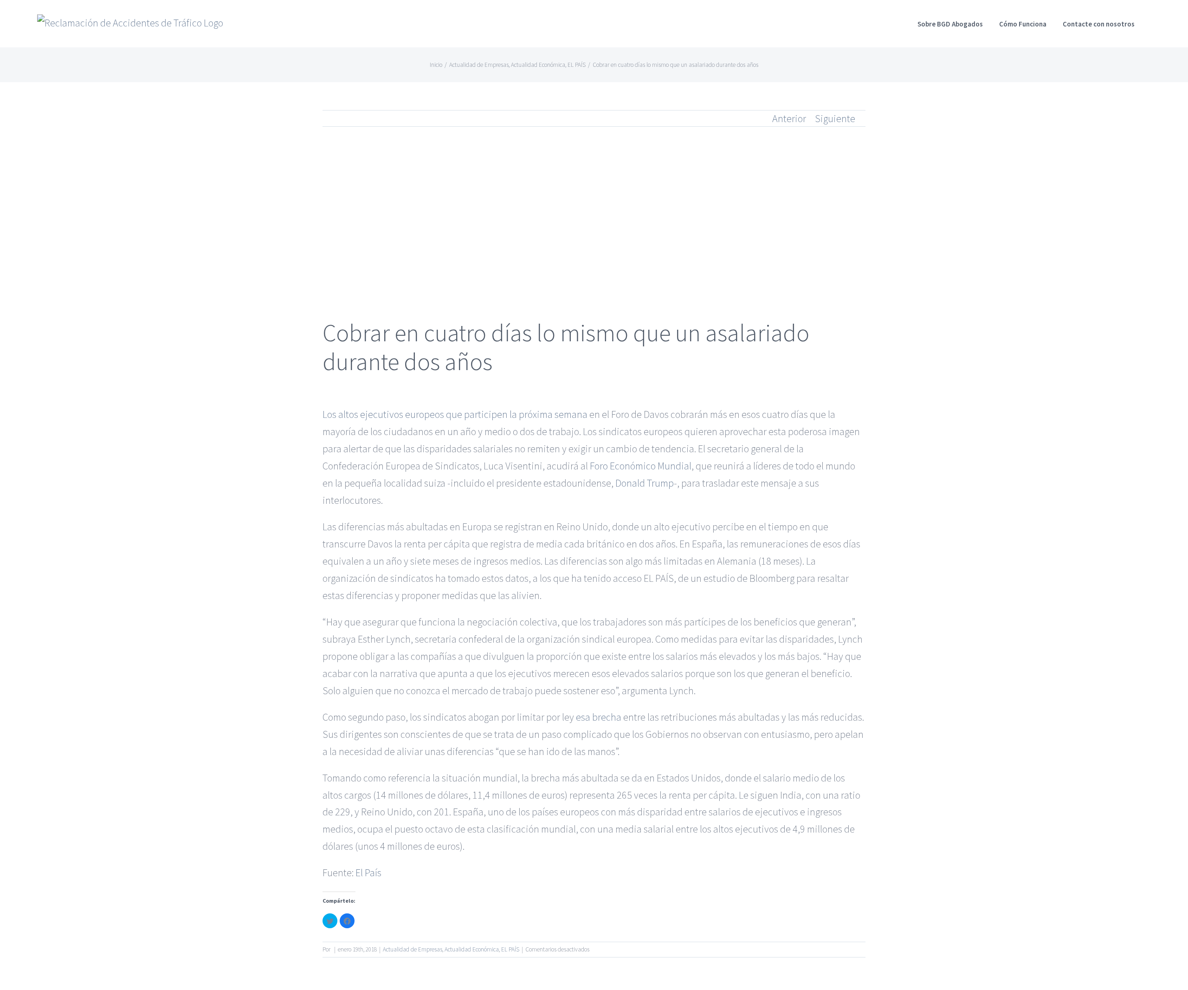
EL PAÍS (510, 949)
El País (368, 872)
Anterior (789, 118)
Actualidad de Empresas (412, 949)
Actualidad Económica (472, 949)
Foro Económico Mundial (640, 465)
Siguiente (835, 118)
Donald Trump (644, 482)
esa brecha (598, 716)
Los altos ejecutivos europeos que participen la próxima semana (455, 414)
